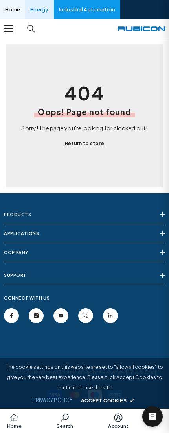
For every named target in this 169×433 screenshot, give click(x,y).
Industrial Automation (87, 9)
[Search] (31, 28)
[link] (65, 420)
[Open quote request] (152, 416)
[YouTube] (60, 315)
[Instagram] (36, 315)
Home (12, 9)
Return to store (84, 143)
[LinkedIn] (110, 315)
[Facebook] (11, 315)
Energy (39, 9)
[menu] (8, 28)
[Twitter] (85, 315)
